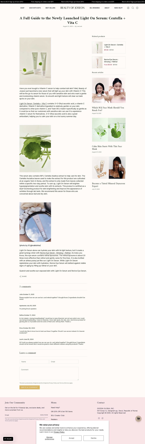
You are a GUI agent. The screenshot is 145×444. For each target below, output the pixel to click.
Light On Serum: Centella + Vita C (33, 104)
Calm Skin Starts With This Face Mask (107, 147)
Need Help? (55, 408)
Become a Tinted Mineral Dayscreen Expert (108, 185)
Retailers (54, 419)
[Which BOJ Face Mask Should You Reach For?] (109, 90)
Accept (71, 438)
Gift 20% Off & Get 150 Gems (61, 411)
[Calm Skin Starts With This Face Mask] (109, 130)
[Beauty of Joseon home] (72, 8)
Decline (93, 438)
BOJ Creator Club (57, 415)
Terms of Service (64, 383)
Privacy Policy (53, 383)
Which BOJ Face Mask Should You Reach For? (108, 109)
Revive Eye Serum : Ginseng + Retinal (55, 253)
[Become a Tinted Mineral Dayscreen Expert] (109, 168)
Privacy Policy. (59, 432)
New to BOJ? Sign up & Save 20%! (12, 2)
